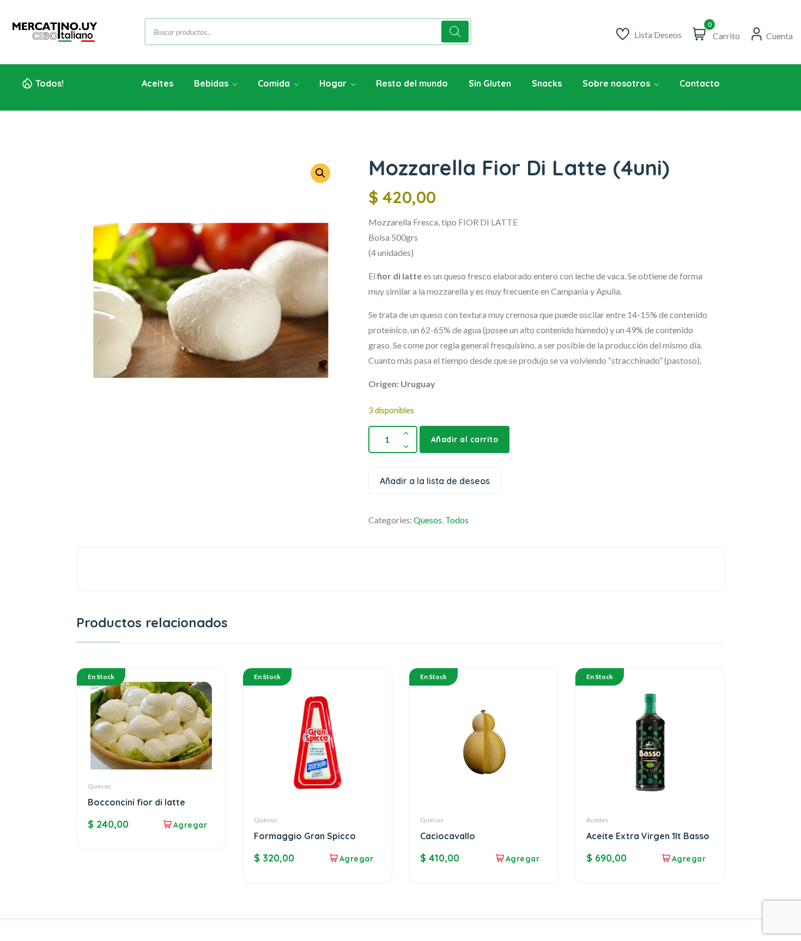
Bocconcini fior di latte (136, 802)
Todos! (49, 83)
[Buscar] (455, 31)
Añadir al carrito (465, 439)
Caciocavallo (447, 835)
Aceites (597, 820)
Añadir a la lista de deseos (435, 480)
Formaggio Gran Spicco (305, 835)
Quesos (428, 520)
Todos (457, 520)
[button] (320, 173)
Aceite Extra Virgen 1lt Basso (647, 835)
